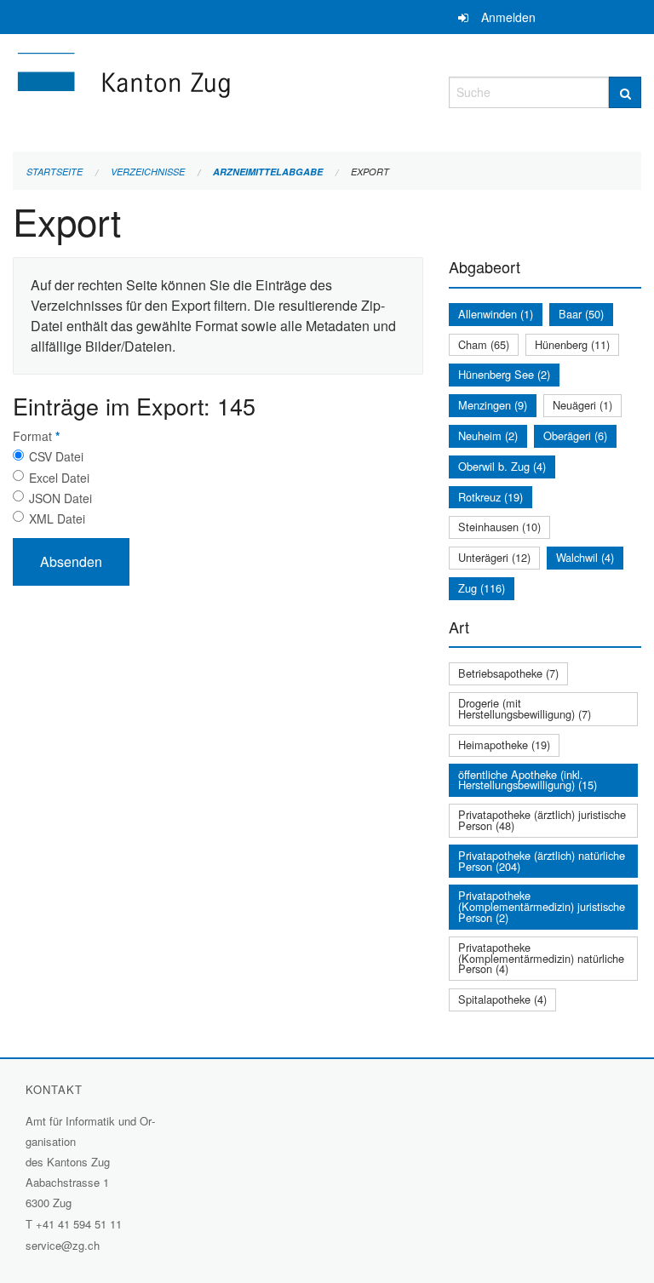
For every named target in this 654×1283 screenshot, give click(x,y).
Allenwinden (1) (495, 314)
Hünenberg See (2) (504, 374)
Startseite (54, 171)
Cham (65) (483, 344)
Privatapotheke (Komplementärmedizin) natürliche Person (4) (541, 958)
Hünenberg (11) (572, 344)
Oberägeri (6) (575, 435)
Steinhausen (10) (499, 526)
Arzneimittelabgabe (268, 171)
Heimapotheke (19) (504, 744)
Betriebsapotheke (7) (508, 673)
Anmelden (508, 17)
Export (370, 171)
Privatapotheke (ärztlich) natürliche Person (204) (541, 860)
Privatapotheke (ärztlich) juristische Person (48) (542, 819)
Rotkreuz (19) (490, 497)
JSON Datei (60, 498)
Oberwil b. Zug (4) (502, 466)
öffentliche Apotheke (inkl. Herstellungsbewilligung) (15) (527, 779)
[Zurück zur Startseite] (218, 90)
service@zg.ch (63, 1245)
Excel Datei (59, 477)
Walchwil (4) (585, 557)
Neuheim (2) (488, 435)
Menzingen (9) (492, 405)
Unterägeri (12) (494, 557)
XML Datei (57, 518)
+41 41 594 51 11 (79, 1224)
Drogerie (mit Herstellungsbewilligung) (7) (524, 708)
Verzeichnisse (148, 171)
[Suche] (625, 92)
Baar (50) (581, 314)
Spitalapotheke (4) (502, 999)
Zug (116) (481, 588)
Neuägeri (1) (582, 405)
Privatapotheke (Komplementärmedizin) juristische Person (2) (541, 906)
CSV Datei (56, 456)
